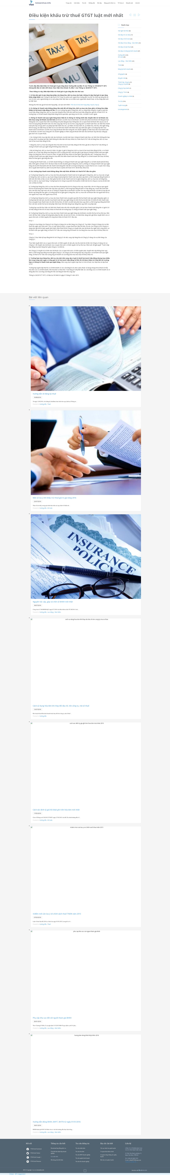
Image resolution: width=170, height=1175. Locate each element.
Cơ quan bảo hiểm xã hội (107, 1151)
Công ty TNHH (122, 92)
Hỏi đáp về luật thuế (124, 47)
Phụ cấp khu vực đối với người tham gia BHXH (52, 1018)
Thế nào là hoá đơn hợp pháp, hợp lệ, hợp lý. (85, 105)
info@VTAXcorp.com (135, 1160)
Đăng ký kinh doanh (124, 69)
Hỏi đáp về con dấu (124, 35)
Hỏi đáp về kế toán (124, 39)
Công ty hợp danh (123, 88)
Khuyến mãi (121, 78)
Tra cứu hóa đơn (80, 1151)
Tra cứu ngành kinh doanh (83, 1158)
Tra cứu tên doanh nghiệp (82, 1161)
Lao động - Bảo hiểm (54, 612)
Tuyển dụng (122, 105)
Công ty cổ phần (123, 84)
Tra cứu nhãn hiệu (80, 1148)
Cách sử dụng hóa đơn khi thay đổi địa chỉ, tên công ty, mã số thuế (61, 706)
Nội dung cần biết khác (57, 1160)
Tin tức (120, 101)
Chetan (11, 1174)
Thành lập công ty (123, 82)
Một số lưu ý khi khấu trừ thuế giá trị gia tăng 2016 (54, 498)
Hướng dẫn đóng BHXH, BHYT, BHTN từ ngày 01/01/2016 (56, 1122)
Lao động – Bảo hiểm (125, 61)
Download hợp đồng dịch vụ (58, 1148)
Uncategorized (122, 109)
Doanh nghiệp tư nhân (125, 96)
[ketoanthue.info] (40, 3)
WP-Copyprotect (20, 1174)
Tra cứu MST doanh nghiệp (83, 1155)
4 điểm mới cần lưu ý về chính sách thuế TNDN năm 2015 (57, 914)
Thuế (119, 65)
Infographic (121, 74)
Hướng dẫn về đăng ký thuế (44, 394)
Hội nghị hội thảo (123, 31)
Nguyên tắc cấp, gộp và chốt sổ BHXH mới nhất (53, 602)
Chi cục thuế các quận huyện (108, 1148)
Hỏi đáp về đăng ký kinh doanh (128, 51)
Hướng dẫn (121, 55)
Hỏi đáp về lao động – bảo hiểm (128, 43)
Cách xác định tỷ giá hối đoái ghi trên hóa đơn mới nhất (56, 810)
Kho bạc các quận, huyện (107, 1160)
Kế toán (120, 57)
